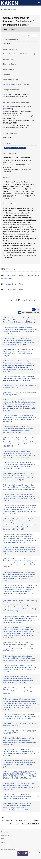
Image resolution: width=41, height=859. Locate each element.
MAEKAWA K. (8, 94)
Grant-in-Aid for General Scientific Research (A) (19, 54)
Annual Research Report (14, 275)
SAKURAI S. (7, 125)
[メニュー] (38, 2)
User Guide (5, 835)
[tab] (21, 300)
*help (16, 153)
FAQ (2, 839)
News (3, 842)
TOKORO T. (7, 111)
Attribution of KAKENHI (8, 849)
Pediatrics (6, 74)
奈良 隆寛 (6, 106)
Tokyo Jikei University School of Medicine (16, 84)
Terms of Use (5, 846)
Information (5, 832)
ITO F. (5, 116)
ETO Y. (5, 120)
